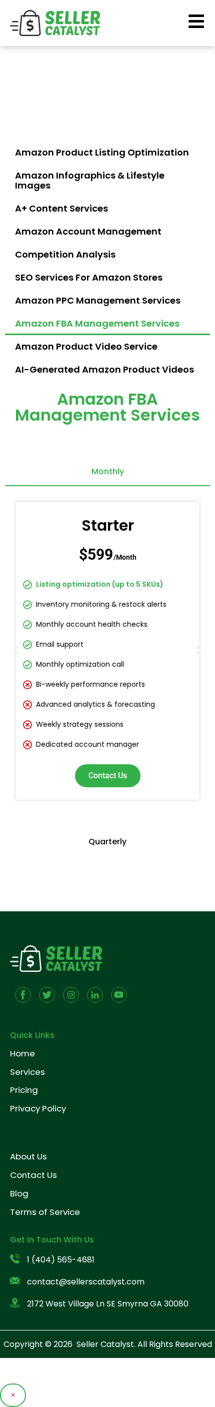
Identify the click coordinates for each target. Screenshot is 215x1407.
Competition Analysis (65, 254)
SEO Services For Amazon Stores (88, 277)
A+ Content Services (61, 208)
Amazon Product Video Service (86, 346)
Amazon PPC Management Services (97, 300)
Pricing (24, 1090)
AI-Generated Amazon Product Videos (104, 369)
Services (27, 1072)
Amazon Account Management (88, 231)
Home (22, 1053)
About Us (28, 1156)
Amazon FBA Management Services (97, 323)
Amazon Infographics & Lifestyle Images (89, 180)
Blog (19, 1193)
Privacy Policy (38, 1108)
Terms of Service (45, 1212)
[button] (16, 649)
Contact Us (107, 775)
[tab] (107, 472)
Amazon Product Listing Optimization (102, 152)
